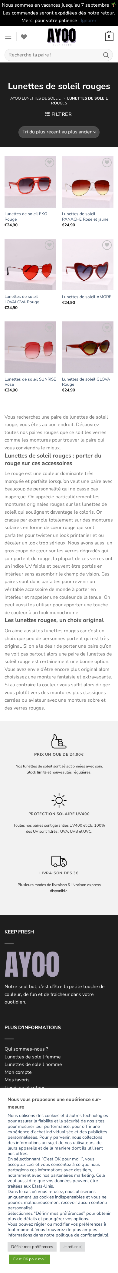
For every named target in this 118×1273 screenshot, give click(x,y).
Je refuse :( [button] (72, 1246)
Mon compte (18, 1072)
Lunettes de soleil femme (33, 1057)
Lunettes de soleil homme (33, 1064)
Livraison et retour (25, 1087)
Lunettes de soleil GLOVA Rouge (86, 382)
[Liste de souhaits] (24, 36)
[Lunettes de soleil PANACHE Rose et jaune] (87, 182)
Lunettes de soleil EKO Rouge (26, 216)
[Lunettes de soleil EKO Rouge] (30, 182)
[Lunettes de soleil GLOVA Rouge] (87, 347)
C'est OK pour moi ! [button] (29, 1259)
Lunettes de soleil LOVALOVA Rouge (22, 299)
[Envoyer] (106, 55)
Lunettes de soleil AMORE (86, 297)
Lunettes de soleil (41, 98)
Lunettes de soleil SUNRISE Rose (30, 382)
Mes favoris (17, 1080)
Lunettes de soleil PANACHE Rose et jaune (85, 216)
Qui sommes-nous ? (26, 1049)
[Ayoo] (61, 36)
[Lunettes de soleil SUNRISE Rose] (30, 347)
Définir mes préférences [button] (32, 1246)
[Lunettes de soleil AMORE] (87, 264)
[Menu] (8, 36)
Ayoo (15, 98)
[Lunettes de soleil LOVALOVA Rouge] (30, 264)
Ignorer (89, 20)
